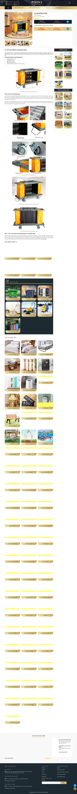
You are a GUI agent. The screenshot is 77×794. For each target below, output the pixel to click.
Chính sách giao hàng (61, 776)
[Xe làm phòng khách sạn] (12, 269)
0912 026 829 (56, 22)
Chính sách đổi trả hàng (61, 774)
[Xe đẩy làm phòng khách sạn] (12, 252)
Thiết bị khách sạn (18, 7)
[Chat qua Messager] (75, 785)
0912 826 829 (41, 29)
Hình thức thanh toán (61, 769)
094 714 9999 (56, 29)
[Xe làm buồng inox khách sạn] (28, 252)
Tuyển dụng (44, 774)
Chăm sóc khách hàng (62, 766)
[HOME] (8, 8)
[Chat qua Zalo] (67, 22)
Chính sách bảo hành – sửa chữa (63, 772)
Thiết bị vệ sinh (17, 10)
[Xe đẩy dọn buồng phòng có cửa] (44, 252)
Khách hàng (44, 776)
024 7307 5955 (41, 22)
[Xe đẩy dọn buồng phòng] (44, 269)
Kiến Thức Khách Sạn (34, 7)
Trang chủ (6, 10)
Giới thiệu (43, 769)
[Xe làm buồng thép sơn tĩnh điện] (28, 269)
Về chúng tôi (58, 7)
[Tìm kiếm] (69, 3)
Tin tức (47, 7)
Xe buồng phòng (23, 10)
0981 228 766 (12, 780)
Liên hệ (43, 772)
